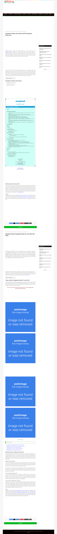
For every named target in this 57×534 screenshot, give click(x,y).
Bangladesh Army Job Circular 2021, (21, 195)
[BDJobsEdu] (9, 2)
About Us (33, 531)
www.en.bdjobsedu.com (8, 51)
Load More (45, 69)
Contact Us (41, 531)
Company (22, 531)
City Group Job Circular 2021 (27, 197)
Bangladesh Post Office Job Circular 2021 (26, 196)
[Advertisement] (37, 7)
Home (7, 31)
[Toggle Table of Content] (14, 78)
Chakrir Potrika (30, 531)
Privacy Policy (37, 531)
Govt (15, 531)
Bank (19, 531)
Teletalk (26, 531)
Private (17, 531)
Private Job (9, 31)
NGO (24, 531)
